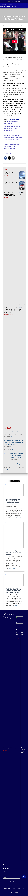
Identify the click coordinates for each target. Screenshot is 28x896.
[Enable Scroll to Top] (25, 893)
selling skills (7, 142)
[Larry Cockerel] (8, 6)
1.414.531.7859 (14, 1)
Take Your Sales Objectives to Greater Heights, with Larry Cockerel (14, 552)
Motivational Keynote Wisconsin (11, 135)
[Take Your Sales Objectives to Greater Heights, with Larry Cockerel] (14, 535)
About (14, 888)
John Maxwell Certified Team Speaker (13, 126)
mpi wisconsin (18, 137)
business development (12, 121)
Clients (19, 888)
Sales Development (14, 119)
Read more (18, 517)
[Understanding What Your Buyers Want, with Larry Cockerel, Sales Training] (14, 490)
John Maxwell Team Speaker (10, 128)
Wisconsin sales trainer (9, 151)
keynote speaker (8, 130)
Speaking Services (7, 888)
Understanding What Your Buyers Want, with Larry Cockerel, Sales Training (13, 501)
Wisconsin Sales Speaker (10, 148)
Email (19, 1)
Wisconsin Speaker (8, 153)
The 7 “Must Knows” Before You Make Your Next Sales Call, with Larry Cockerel (13, 590)
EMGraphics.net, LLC (12, 881)
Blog (23, 888)
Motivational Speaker (9, 137)
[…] (11, 436)
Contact (16, 892)
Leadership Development (10, 133)
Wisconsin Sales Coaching (10, 146)
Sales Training (16, 139)
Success (12, 142)
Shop (11, 892)
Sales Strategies (8, 139)
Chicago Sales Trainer (9, 124)
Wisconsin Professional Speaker (11, 144)
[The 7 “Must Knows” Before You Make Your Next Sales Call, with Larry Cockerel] (14, 580)
